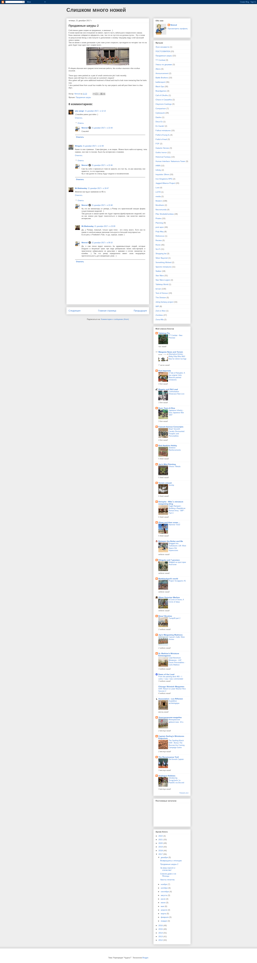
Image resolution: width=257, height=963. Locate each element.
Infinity (158, 170)
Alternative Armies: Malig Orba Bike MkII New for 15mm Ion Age (177, 356)
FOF (157, 144)
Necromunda (161, 209)
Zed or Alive (161, 311)
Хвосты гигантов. (167, 880)
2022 (160, 836)
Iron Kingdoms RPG (164, 179)
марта (164, 913)
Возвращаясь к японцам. (171, 861)
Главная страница (107, 311)
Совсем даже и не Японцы (168, 875)
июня (163, 902)
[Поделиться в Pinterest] (104, 94)
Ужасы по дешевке (164, 64)
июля (163, 899)
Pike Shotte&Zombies (165, 214)
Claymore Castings (164, 104)
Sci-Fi (158, 249)
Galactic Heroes (162, 148)
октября (164, 888)
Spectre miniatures (163, 267)
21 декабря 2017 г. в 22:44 (102, 128)
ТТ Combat (160, 60)
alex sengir (79, 111)
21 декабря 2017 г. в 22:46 (102, 165)
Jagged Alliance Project (165, 183)
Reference (160, 236)
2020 (160, 843)
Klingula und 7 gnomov (169, 560)
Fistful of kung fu (163, 135)
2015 (160, 929)
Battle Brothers (162, 78)
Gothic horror (161, 152)
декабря (165, 857)
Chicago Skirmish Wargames (171, 686)
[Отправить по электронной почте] (94, 94)
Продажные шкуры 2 (169, 864)
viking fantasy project (164, 302)
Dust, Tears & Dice (166, 408)
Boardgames (161, 91)
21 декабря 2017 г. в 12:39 (93, 146)
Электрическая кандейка (170, 717)
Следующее (75, 311)
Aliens (158, 69)
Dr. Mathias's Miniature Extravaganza (168, 654)
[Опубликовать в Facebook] (101, 94)
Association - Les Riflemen (170, 699)
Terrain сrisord (165, 483)
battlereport (160, 82)
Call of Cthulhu (162, 95)
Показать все (183, 793)
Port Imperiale (164, 371)
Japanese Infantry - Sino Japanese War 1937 (176, 412)
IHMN (158, 165)
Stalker (158, 271)
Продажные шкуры (83, 97)
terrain (158, 289)
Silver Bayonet (162, 258)
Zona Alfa (160, 319)
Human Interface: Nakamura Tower (170, 161)
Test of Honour (162, 293)
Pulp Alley (160, 231)
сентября (165, 891)
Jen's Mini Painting (167, 464)
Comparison (161, 108)
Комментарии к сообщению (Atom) (115, 319)
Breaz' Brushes (165, 616)
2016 (160, 925)
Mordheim (160, 205)
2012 (160, 940)
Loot (157, 187)
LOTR (158, 192)
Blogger (145, 958)
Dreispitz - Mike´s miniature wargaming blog (170, 503)
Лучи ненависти (162, 47)
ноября (164, 884)
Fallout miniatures (163, 130)
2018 (160, 850)
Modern (159, 201)
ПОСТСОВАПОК (163, 51)
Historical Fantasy (163, 157)
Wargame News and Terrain (170, 352)
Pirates (158, 218)
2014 (160, 933)
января (164, 921)
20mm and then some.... (169, 522)
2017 (160, 854)
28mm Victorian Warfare (169, 597)
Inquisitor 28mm (162, 174)
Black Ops (160, 86)
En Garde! (160, 126)
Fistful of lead (161, 139)
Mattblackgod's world (168, 579)
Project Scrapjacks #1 (177, 581)
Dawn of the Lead (166, 674)
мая (163, 906)
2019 (160, 847)
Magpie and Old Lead (168, 389)
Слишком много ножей (96, 10)
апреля (164, 910)
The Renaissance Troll (168, 757)
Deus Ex (159, 122)
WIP (157, 306)
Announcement (162, 73)
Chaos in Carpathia (164, 100)
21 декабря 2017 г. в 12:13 (95, 111)
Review (159, 240)
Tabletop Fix (164, 333)
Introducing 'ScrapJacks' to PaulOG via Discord (176, 780)
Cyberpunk (160, 113)
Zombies (159, 315)
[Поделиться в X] (99, 94)
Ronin (158, 245)
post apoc (160, 227)
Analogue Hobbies (166, 776)
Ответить (78, 118)
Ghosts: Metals (175, 466)
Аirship (171, 485)
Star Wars (160, 275)
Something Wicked (163, 262)
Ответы (81, 123)
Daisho (158, 117)
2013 (160, 936)
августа (164, 895)
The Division (161, 297)
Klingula (78, 146)
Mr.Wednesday (81, 188)
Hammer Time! (174, 525)
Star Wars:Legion (163, 280)
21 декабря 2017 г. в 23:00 (104, 226)
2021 (160, 839)
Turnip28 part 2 (174, 618)
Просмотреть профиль (178, 28)
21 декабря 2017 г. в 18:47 (98, 188)
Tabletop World (162, 284)
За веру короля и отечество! (167, 869)
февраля (165, 917)
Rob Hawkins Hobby (167, 445)
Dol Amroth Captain (176, 759)
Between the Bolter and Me (170, 541)
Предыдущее (140, 311)
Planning (159, 223)
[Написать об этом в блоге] (96, 94)
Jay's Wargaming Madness (170, 635)
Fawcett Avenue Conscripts (170, 427)
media (158, 196)
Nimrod (85, 128)
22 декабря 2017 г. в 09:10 (102, 243)
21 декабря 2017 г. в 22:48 (102, 205)
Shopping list (161, 253)
